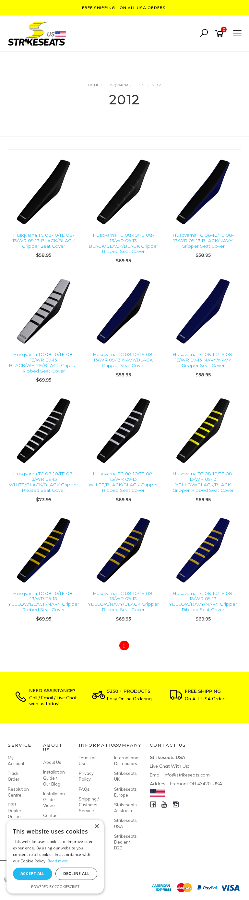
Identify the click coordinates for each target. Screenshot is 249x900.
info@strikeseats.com (187, 775)
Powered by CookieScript (55, 886)
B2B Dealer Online (14, 810)
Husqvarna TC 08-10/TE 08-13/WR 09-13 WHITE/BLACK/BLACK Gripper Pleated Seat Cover (43, 482)
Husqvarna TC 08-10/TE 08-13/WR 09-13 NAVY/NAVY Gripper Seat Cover (203, 359)
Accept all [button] (32, 873)
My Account (16, 760)
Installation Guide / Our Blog (53, 777)
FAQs (84, 789)
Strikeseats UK (124, 776)
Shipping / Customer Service (89, 804)
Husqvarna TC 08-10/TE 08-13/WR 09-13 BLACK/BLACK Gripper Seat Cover (44, 240)
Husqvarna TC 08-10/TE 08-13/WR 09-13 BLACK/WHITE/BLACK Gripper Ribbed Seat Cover (43, 362)
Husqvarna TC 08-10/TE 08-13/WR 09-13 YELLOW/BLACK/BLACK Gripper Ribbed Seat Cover (203, 482)
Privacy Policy (86, 776)
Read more (58, 861)
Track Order (13, 776)
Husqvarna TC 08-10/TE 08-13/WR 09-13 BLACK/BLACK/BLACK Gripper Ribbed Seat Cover (123, 243)
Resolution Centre (18, 792)
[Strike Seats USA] (38, 33)
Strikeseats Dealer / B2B (124, 842)
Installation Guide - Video (53, 799)
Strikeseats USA (124, 823)
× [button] (96, 826)
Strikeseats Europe (124, 792)
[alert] (55, 857)
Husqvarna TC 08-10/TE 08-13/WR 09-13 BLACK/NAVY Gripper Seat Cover (203, 240)
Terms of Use (87, 760)
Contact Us (51, 818)
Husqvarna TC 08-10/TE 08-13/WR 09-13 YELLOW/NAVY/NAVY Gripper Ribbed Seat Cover (203, 601)
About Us (52, 762)
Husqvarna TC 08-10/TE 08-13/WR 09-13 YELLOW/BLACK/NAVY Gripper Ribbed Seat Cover (43, 601)
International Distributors (124, 760)
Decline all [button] (76, 873)
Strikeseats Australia (124, 807)
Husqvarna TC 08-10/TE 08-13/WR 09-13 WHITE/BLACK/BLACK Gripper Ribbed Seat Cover (123, 482)
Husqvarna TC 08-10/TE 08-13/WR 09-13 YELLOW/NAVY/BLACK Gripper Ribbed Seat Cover (123, 601)
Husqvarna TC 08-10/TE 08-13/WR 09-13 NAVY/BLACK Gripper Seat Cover (123, 359)
